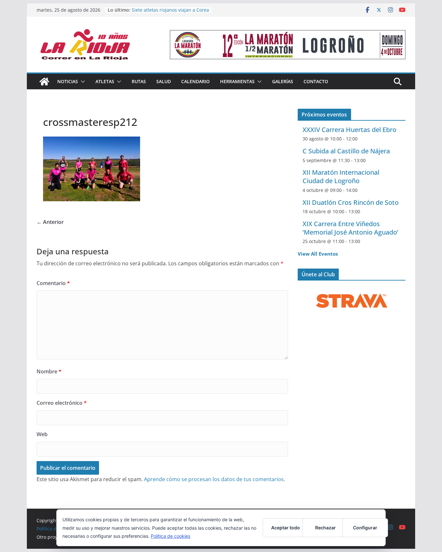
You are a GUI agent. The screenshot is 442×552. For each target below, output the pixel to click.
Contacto (316, 81)
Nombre (49, 371)
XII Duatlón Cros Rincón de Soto (351, 202)
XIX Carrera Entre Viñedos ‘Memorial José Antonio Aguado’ (350, 228)
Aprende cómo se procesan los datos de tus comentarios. (214, 479)
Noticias (67, 81)
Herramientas (237, 81)
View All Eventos (318, 253)
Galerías (282, 81)
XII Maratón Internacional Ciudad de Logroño (341, 176)
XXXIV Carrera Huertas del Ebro (349, 129)
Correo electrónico (62, 402)
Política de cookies (170, 536)
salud (163, 81)
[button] (81, 81)
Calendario (195, 81)
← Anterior (50, 222)
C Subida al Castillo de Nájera (346, 151)
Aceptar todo (285, 527)
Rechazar (325, 527)
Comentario (53, 283)
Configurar (365, 527)
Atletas (104, 81)
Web (42, 434)
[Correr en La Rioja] (44, 81)
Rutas (139, 81)
